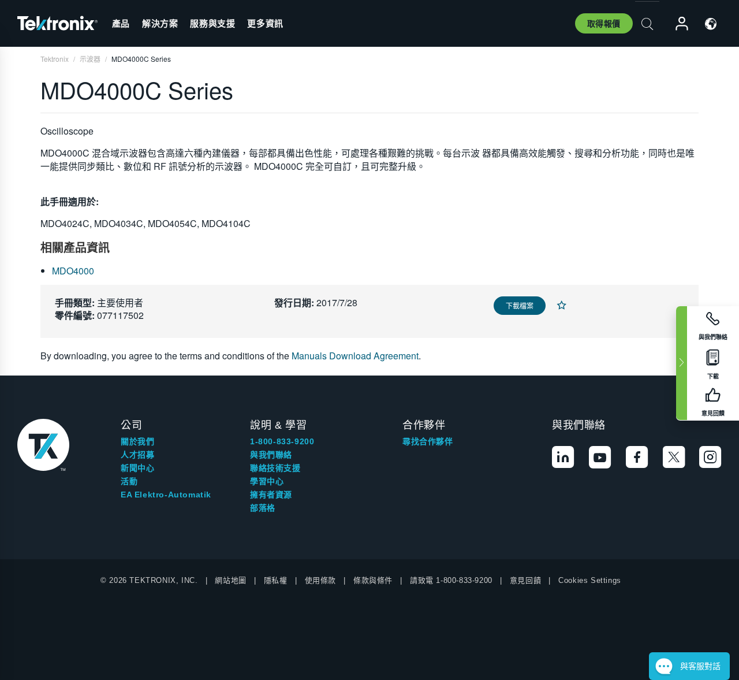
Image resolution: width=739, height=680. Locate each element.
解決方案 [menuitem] (160, 23)
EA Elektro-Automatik (166, 494)
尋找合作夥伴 (427, 441)
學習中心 (266, 481)
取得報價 (604, 23)
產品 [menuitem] (121, 23)
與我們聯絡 (271, 454)
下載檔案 (519, 305)
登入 (676, 24)
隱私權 (276, 580)
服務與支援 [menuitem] (212, 23)
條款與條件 (373, 580)
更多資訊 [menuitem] (265, 23)
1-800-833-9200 (282, 441)
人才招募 (137, 454)
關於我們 (137, 441)
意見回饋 (525, 580)
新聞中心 (137, 468)
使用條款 (320, 580)
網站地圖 (230, 580)
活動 (129, 481)
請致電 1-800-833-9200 (451, 580)
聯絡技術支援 (275, 468)
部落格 (262, 507)
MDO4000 (73, 270)
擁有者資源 (271, 494)
